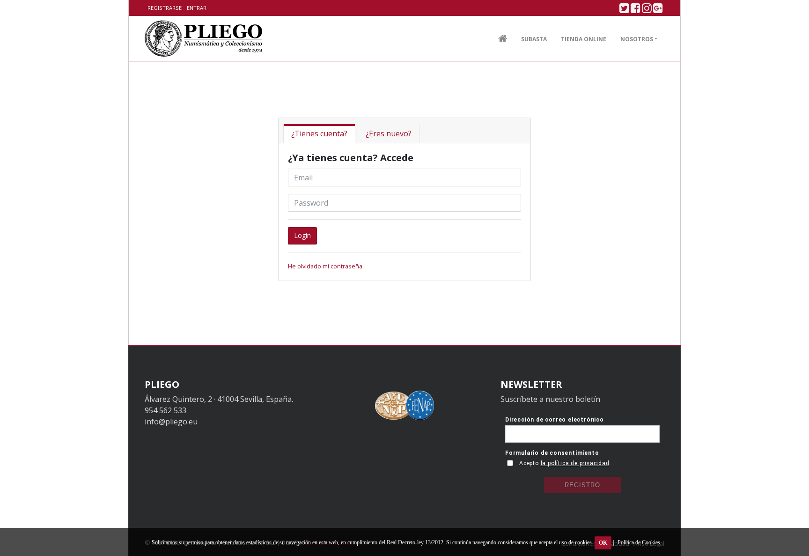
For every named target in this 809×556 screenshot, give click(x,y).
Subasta (534, 39)
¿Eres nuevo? (389, 133)
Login (302, 235)
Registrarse (164, 7)
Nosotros (636, 39)
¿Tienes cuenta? (319, 133)
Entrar (196, 7)
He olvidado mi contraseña (325, 266)
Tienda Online (583, 39)
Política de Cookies (639, 542)
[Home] (204, 38)
